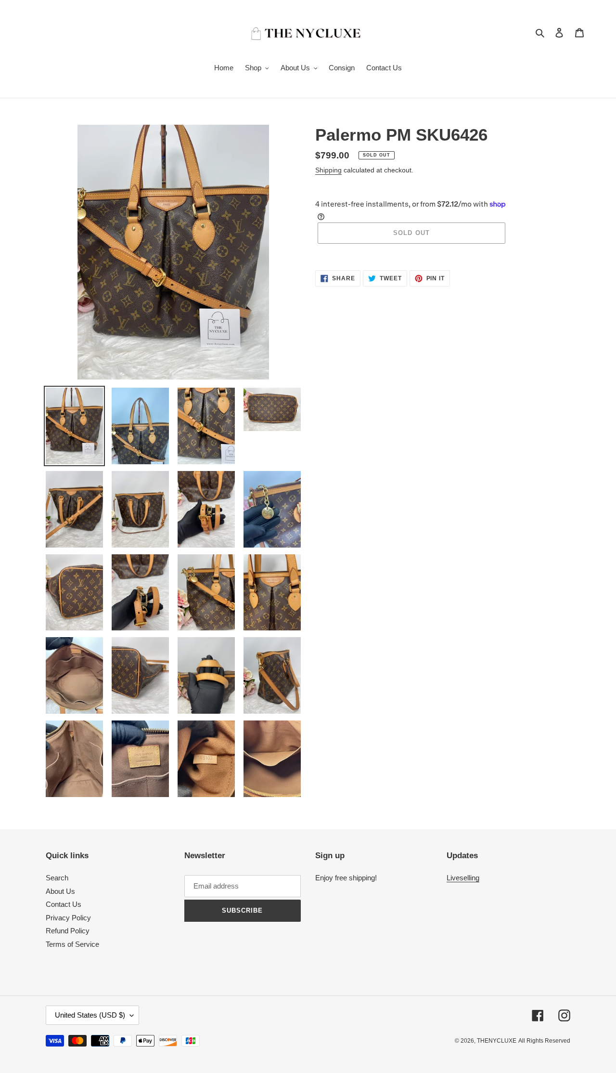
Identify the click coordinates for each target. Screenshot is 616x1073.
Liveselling (463, 878)
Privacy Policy (68, 918)
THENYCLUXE (496, 1040)
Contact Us (63, 904)
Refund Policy (68, 931)
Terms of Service (72, 944)
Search (57, 878)
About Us (60, 891)
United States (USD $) (90, 1015)
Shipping (328, 170)
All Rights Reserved (544, 1040)
